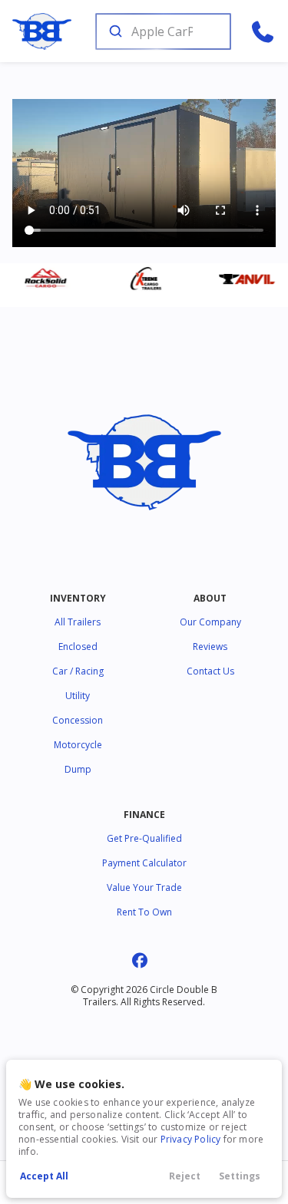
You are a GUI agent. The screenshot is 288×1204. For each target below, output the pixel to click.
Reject (184, 1176)
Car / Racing (78, 671)
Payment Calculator (144, 862)
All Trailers (78, 621)
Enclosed (78, 646)
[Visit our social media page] (139, 960)
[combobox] (162, 31)
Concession (77, 720)
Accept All (44, 1176)
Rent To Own (144, 912)
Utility (77, 695)
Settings (239, 1176)
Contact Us (210, 671)
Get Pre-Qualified (144, 838)
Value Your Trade (144, 887)
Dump (78, 769)
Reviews (210, 646)
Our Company (210, 621)
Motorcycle (78, 744)
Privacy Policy (191, 1139)
